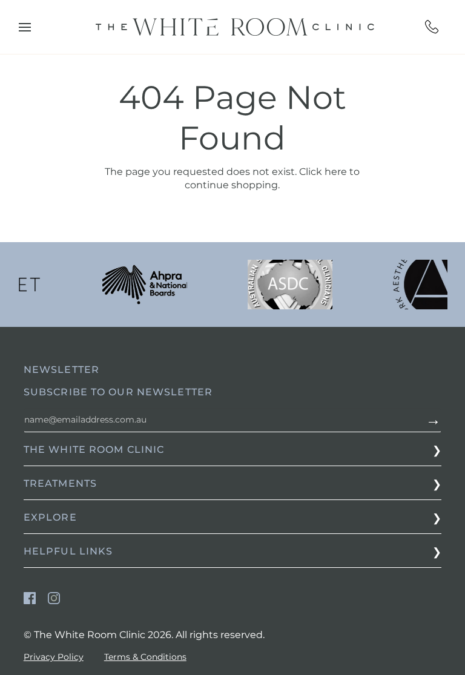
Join (430, 420)
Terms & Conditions (145, 657)
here (336, 171)
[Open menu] (36, 27)
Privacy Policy (54, 657)
